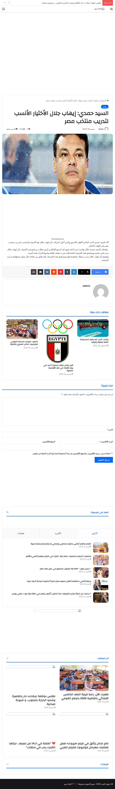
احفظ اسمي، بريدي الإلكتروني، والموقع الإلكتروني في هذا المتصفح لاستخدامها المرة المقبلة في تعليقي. (71, 453)
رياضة (96, 100)
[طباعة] (33, 272)
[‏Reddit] (54, 272)
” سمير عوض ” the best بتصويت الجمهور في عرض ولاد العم (65, 569)
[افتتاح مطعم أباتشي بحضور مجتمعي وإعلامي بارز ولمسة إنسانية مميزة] (101, 547)
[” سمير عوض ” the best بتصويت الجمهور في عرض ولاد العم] (101, 572)
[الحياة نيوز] (99, 9)
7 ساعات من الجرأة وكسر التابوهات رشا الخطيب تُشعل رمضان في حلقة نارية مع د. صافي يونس (51, 594)
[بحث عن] (111, 10)
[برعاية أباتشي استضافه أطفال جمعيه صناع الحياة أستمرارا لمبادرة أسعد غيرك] (101, 585)
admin (101, 129)
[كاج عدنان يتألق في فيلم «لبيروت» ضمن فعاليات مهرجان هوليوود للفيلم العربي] (84, 726)
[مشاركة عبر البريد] (40, 272)
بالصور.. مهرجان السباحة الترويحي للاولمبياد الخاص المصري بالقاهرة (24, 343)
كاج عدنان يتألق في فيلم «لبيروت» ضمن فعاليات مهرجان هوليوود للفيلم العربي (84, 745)
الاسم (110, 429)
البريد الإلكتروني (106, 441)
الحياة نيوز (68, 784)
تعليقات (21, 533)
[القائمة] (3, 10)
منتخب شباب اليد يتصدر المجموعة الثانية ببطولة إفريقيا (94, 341)
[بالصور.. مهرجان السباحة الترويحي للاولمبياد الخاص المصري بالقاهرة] (22, 329)
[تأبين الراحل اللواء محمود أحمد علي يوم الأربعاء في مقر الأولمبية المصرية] (57, 341)
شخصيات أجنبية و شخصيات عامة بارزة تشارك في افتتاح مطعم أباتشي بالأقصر (58, 556)
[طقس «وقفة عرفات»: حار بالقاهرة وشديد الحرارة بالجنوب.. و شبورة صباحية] (30, 679)
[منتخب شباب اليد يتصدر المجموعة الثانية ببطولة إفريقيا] (93, 328)
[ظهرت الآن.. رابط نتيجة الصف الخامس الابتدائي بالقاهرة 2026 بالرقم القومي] (84, 678)
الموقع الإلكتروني (48, 441)
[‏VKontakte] (47, 272)
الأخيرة (58, 533)
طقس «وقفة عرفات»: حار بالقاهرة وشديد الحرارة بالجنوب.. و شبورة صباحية (71, 3)
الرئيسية (103, 100)
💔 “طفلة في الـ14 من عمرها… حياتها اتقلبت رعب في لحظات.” (32, 745)
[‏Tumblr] (67, 272)
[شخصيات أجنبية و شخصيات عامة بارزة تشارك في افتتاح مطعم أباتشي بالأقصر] (101, 560)
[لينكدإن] (74, 272)
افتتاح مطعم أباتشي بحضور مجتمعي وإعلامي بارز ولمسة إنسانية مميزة (61, 544)
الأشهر (94, 533)
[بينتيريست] (60, 272)
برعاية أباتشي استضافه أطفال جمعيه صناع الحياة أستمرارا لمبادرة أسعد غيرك (58, 581)
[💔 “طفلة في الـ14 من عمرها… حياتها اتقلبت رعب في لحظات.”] (30, 726)
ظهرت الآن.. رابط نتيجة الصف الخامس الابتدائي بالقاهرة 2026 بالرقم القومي (85, 696)
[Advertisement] (57, 32)
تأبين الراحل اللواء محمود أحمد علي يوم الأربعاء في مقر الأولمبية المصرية (58, 367)
